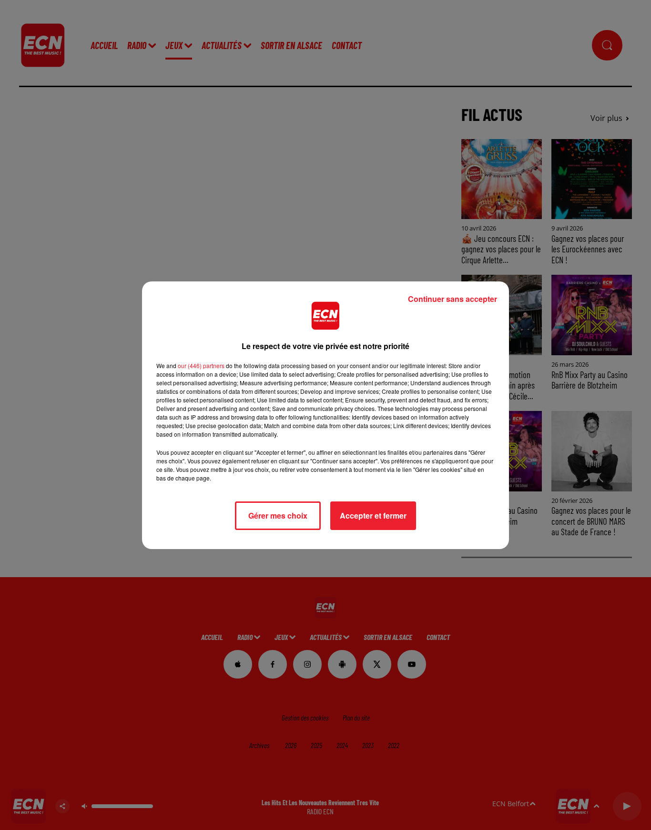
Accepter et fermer (373, 515)
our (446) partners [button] (201, 365)
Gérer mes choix (277, 515)
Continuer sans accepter (452, 298)
